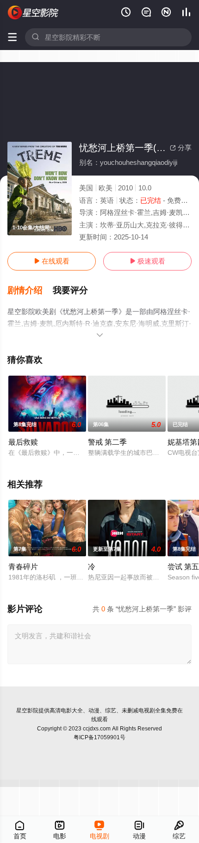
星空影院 (27, 710)
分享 (181, 147)
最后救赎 (23, 442)
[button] (30, 290)
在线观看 (51, 261)
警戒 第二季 (107, 442)
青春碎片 (23, 566)
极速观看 (147, 261)
